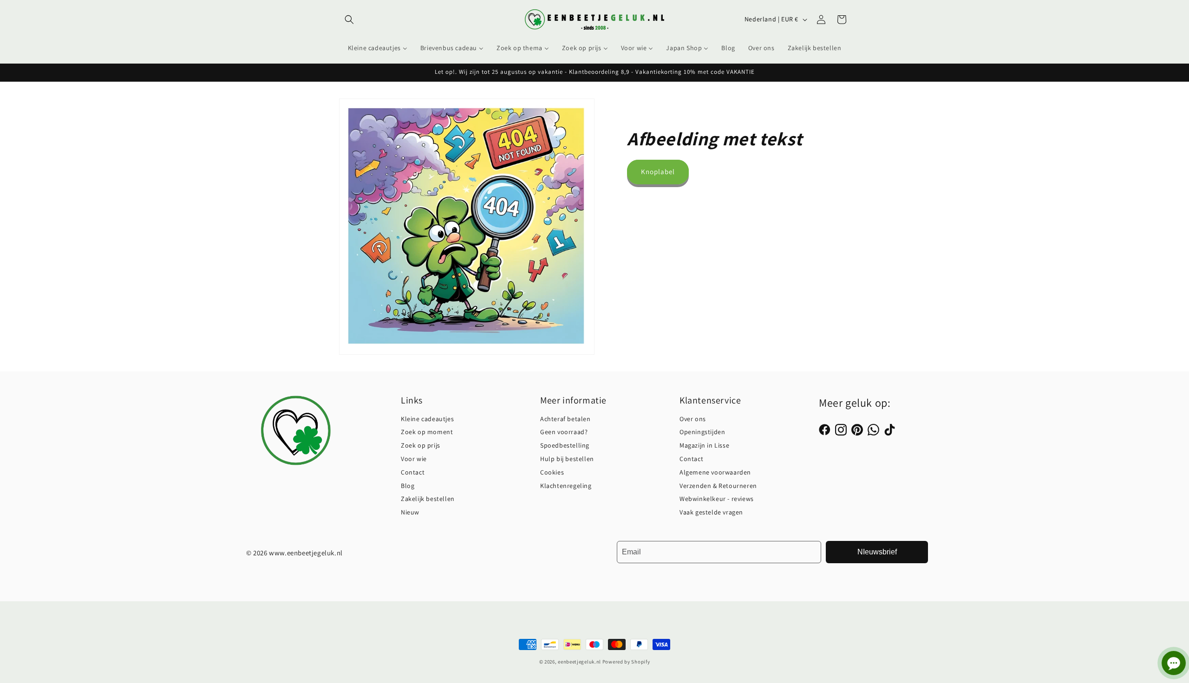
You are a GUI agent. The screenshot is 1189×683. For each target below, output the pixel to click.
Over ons (692, 419)
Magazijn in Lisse (704, 445)
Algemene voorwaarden (715, 472)
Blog (407, 485)
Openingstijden (702, 432)
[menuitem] (377, 48)
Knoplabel (658, 171)
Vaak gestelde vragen (711, 512)
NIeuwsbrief (877, 552)
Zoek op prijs (420, 445)
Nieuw (410, 512)
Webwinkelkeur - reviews (716, 498)
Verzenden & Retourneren (718, 485)
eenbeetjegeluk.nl (579, 661)
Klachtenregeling (566, 485)
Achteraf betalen (565, 419)
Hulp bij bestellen (567, 459)
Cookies (552, 472)
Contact (413, 472)
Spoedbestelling (564, 445)
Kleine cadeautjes (427, 419)
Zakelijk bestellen (428, 498)
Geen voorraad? (564, 432)
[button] (349, 19)
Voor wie (414, 459)
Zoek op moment (427, 432)
